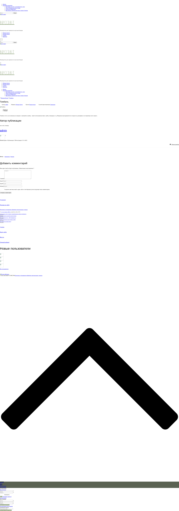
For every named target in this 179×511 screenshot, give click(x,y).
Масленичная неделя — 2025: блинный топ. (8, 217)
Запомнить (6, 494)
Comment (2, 178)
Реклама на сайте (4, 205)
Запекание (52, 104)
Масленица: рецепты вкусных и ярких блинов (17, 10)
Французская (32, 104)
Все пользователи (4, 269)
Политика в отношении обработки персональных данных (14, 209)
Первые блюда (6, 32)
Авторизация (3, 498)
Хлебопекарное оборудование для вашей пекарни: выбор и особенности (13, 214)
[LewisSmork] (1, 257)
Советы (2, 227)
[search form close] (0, 41)
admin (6, 104)
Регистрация (3, 489)
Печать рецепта (175, 144)
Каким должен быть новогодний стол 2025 (8, 219)
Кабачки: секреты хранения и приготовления (8, 215)
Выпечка (5, 36)
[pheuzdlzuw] (1, 260)
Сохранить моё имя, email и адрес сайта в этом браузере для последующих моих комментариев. (27, 189)
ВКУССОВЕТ (7, 22)
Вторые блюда (6, 34)
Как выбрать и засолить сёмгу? (5, 221)
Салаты (4, 35)
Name (1, 181)
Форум (4, 4)
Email (1, 183)
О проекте (3, 200)
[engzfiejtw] (1, 264)
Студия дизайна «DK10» (6, 212)
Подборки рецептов (7, 5)
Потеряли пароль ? (7, 496)
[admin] (2, 135)
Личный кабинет (4, 242)
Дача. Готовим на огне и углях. (13, 8)
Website (1, 186)
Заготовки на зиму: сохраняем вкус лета (15, 6)
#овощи (12, 156)
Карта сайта (3, 232)
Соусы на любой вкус (11, 9)
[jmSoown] (1, 253)
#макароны (7, 156)
